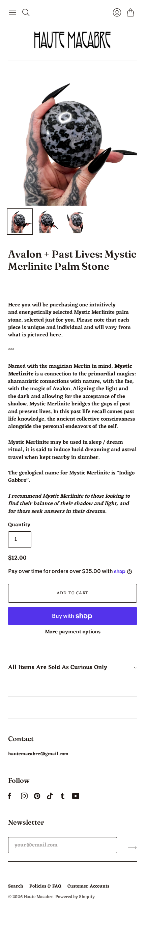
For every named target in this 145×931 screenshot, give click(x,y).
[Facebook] (9, 798)
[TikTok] (50, 798)
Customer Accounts (88, 886)
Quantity (19, 525)
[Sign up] (132, 847)
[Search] (26, 12)
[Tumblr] (62, 798)
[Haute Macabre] (72, 40)
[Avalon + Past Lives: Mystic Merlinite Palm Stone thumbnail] (20, 221)
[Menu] (12, 12)
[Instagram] (24, 798)
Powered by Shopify (75, 897)
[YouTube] (75, 798)
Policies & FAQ (45, 886)
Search (15, 886)
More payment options (72, 632)
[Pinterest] (37, 798)
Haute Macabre (38, 897)
